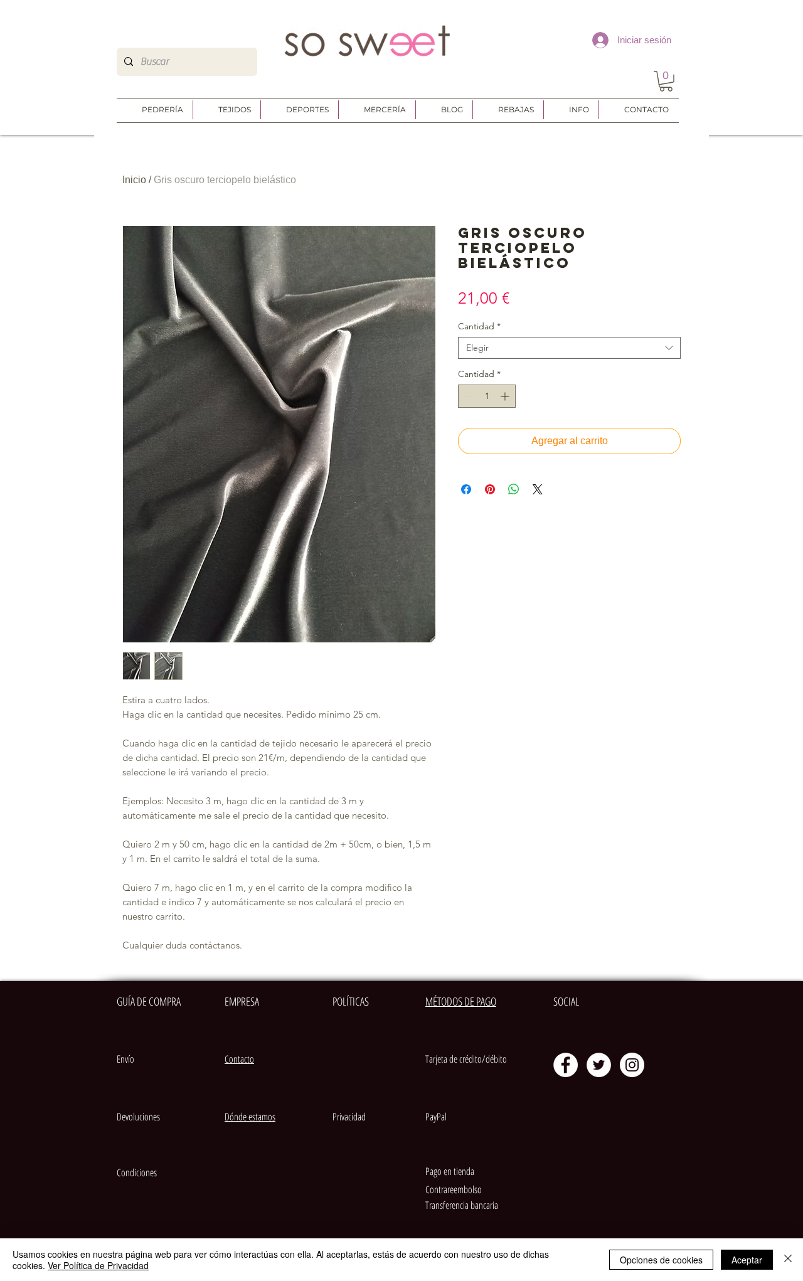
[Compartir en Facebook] (466, 489)
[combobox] (569, 348)
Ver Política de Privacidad (98, 1265)
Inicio (134, 179)
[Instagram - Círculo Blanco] (632, 1065)
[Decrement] (468, 396)
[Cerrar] (787, 1259)
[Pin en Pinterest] (489, 489)
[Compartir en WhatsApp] (513, 489)
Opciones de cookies (661, 1259)
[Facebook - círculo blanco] (565, 1065)
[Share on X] (537, 489)
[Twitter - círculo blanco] (599, 1065)
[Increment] (506, 396)
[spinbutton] (487, 396)
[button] (666, 81)
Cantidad (479, 326)
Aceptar (746, 1259)
